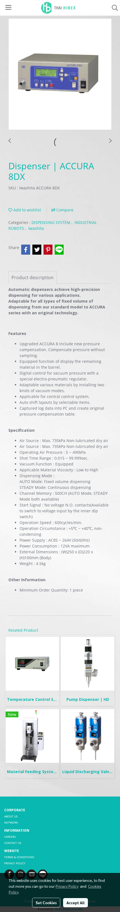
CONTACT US (12, 843)
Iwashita (36, 228)
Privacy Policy (67, 886)
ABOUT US (11, 816)
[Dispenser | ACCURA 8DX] (60, 74)
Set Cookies (46, 902)
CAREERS (10, 837)
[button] (113, 8)
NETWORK (11, 822)
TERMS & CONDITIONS (19, 857)
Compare (64, 210)
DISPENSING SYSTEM (51, 222)
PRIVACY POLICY (14, 863)
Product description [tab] (32, 277)
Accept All (75, 902)
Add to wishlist (26, 210)
